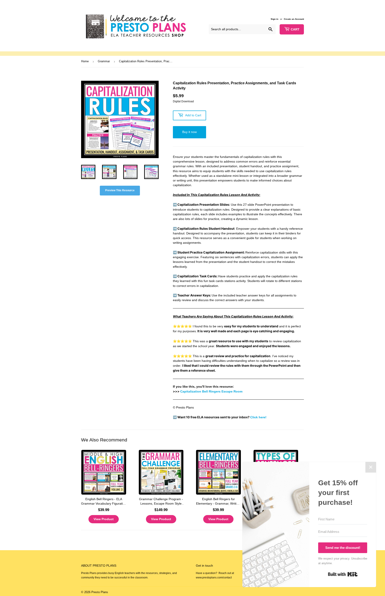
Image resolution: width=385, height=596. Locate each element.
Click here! (258, 417)
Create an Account (294, 19)
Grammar (104, 61)
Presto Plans (99, 592)
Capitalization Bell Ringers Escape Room (211, 391)
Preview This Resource (120, 190)
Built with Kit (343, 574)
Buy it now (189, 132)
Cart (295, 29)
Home (85, 61)
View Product (104, 519)
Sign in (274, 19)
